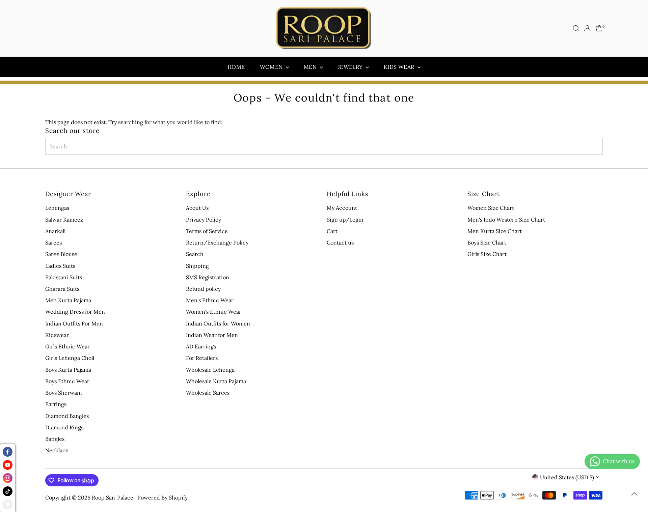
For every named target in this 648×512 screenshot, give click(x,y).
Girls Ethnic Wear (67, 346)
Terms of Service (207, 231)
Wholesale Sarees (208, 392)
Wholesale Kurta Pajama (216, 381)
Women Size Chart (490, 207)
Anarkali (55, 231)
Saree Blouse (61, 254)
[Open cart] (599, 28)
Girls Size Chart (487, 254)
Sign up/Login (345, 219)
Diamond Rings (64, 427)
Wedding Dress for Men (75, 311)
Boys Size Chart (486, 242)
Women (272, 66)
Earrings (55, 404)
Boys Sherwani (63, 392)
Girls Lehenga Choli (69, 357)
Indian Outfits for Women (218, 323)
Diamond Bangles (67, 416)
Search (195, 254)
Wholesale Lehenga (210, 369)
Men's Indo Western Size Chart (506, 219)
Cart (332, 231)
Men (311, 66)
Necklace (57, 450)
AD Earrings (201, 346)
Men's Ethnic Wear (210, 300)
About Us (197, 207)
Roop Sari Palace (112, 497)
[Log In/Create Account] (587, 28)
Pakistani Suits (63, 277)
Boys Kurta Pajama (68, 369)
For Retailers (202, 357)
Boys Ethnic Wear (67, 381)
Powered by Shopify (162, 497)
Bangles (54, 438)
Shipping (197, 265)
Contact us (340, 242)
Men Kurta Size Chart (494, 231)
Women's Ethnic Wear (213, 311)
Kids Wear (400, 66)
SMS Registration (207, 277)
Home (236, 66)
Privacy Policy (203, 219)
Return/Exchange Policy (217, 242)
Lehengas (57, 207)
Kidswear (57, 335)
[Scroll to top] (634, 493)
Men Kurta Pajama (68, 300)
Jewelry (351, 66)
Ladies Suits (60, 265)
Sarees (53, 242)
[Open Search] (576, 28)
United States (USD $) (567, 477)
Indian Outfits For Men (74, 323)
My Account (342, 207)
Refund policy (203, 288)
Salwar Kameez (64, 219)
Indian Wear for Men (212, 335)
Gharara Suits (62, 288)
